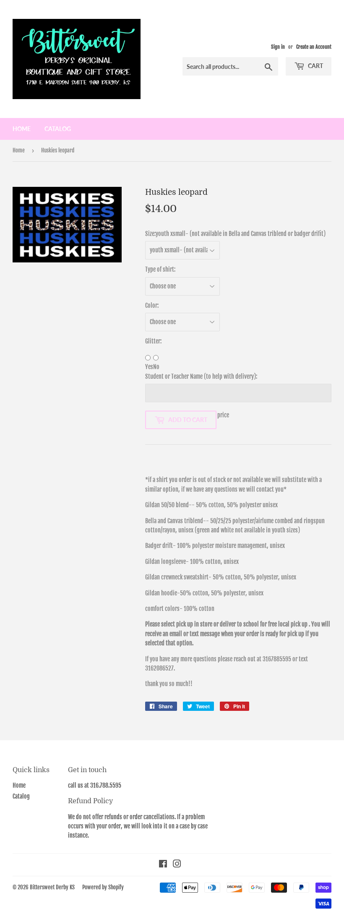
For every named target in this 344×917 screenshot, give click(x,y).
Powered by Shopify (103, 887)
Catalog (57, 128)
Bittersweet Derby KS (52, 887)
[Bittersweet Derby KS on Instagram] (177, 864)
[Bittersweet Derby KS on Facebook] (163, 864)
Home (22, 128)
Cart (315, 65)
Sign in (278, 47)
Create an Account (313, 47)
